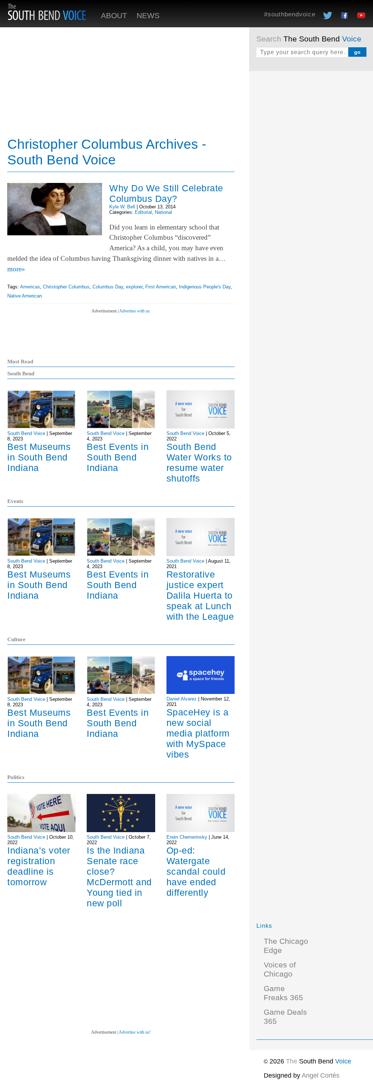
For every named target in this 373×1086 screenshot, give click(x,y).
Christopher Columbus (66, 287)
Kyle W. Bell (122, 206)
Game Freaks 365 (283, 993)
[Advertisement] (311, 123)
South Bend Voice (26, 433)
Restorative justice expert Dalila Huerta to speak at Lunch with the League (200, 595)
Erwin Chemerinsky (186, 837)
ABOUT (114, 15)
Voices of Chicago (280, 969)
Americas (30, 287)
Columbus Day (108, 287)
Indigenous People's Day (205, 287)
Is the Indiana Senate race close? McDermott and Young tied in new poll (119, 876)
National (163, 212)
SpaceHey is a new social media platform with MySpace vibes (198, 733)
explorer (134, 287)
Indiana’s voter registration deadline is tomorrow (38, 866)
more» (16, 269)
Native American (24, 296)
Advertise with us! (135, 1032)
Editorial (143, 212)
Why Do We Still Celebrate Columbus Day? (166, 193)
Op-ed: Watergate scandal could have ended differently (196, 871)
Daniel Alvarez (181, 699)
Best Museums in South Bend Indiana (39, 457)
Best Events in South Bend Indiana (118, 457)
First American (160, 287)
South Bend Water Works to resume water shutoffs (199, 462)
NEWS (148, 15)
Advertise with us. (135, 311)
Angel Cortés (320, 1075)
